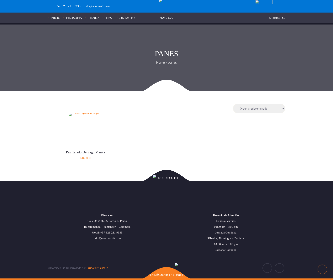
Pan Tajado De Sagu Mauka (85, 152)
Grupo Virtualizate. (98, 268)
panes (172, 62)
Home (160, 62)
